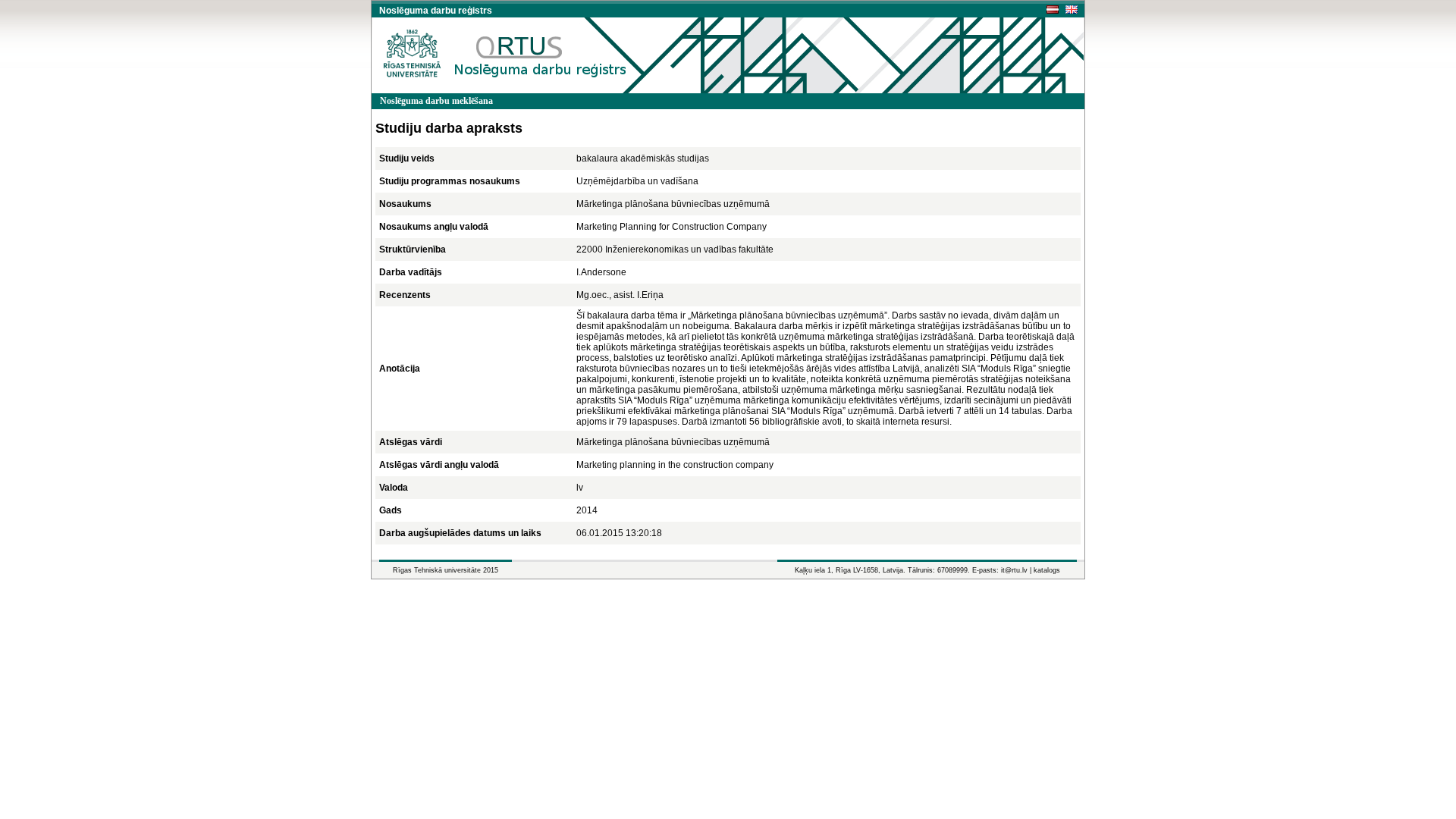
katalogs (1047, 570)
